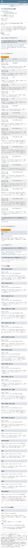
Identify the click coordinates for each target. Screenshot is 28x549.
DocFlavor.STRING (21, 47)
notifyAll (22, 259)
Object (12, 257)
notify (17, 259)
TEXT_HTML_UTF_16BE (17, 136)
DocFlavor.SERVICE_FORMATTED (8, 47)
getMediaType (18, 252)
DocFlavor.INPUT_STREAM (7, 46)
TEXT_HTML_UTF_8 (17, 156)
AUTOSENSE (15, 63)
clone (2, 259)
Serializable (5, 16)
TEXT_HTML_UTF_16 (17, 128)
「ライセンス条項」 (17, 544)
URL (18, 4)
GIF (13, 70)
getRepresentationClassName (8, 254)
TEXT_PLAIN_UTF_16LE (18, 198)
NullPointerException (7, 525)
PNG (13, 98)
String (5, 235)
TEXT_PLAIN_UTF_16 (17, 180)
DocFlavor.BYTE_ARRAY (6, 44)
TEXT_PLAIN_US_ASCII (18, 172)
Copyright (3, 542)
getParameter (11, 253)
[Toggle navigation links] (2, 1)
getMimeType (4, 253)
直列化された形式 (5, 34)
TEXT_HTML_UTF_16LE (17, 146)
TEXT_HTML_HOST (16, 112)
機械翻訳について (14, 5)
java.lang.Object (5, 11)
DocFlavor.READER (18, 46)
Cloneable (11, 16)
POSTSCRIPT (15, 105)
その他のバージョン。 (21, 538)
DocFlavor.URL (4, 48)
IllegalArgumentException (8, 527)
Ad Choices (17, 546)
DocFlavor (12, 4)
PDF (13, 91)
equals (3, 252)
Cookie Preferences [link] (5, 546)
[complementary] (5, 546)
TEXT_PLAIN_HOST (17, 164)
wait (2, 261)
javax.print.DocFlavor (8, 12)
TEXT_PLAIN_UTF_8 (17, 208)
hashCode (19, 254)
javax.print (6, 4)
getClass (13, 259)
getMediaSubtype (10, 252)
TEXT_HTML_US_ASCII (17, 120)
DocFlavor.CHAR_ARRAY (18, 44)
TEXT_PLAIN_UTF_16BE (18, 189)
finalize (7, 259)
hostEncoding (4, 221)
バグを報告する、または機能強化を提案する (9, 534)
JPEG (14, 77)
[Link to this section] (19, 38)
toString (24, 254)
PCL (13, 84)
